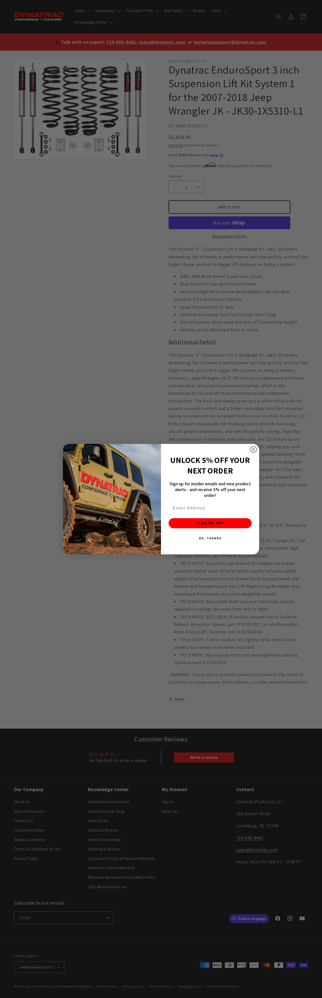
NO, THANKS (210, 538)
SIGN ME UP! (210, 523)
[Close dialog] (254, 449)
